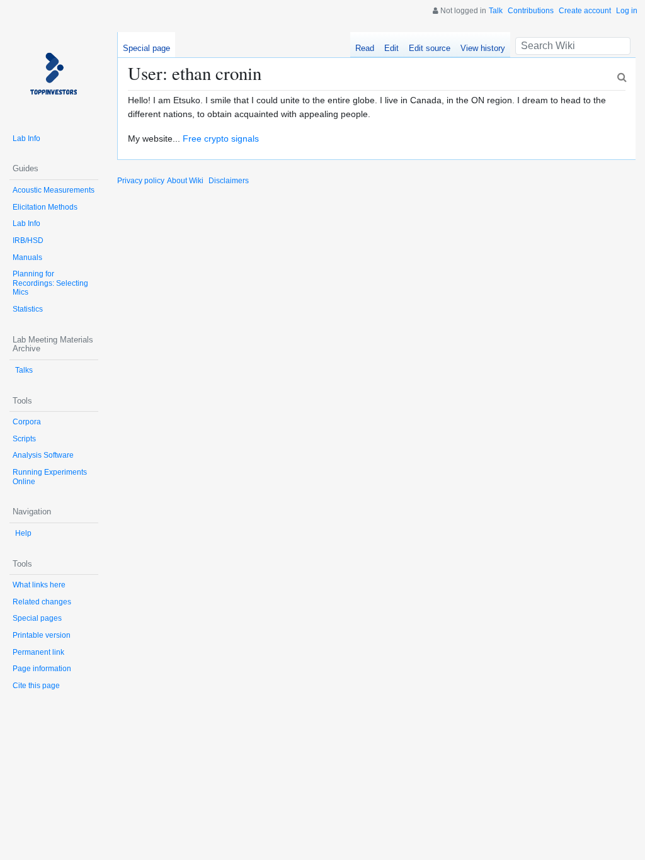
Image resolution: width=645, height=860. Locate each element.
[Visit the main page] (53, 76)
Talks (24, 370)
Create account (585, 10)
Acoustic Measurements (53, 190)
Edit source (429, 48)
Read (364, 48)
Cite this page (36, 685)
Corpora (27, 421)
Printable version (42, 635)
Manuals (27, 257)
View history (482, 48)
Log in (626, 10)
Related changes (42, 601)
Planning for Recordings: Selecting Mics (50, 283)
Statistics (28, 309)
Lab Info (26, 138)
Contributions (531, 10)
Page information (42, 668)
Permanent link (38, 652)
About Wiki (185, 180)
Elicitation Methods (45, 207)
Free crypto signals (221, 138)
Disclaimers (228, 180)
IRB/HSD (28, 240)
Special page (146, 48)
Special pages (37, 618)
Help (23, 533)
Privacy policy (140, 180)
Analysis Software (43, 455)
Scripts (24, 438)
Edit (391, 48)
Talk (496, 10)
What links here (39, 584)
